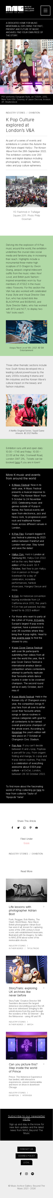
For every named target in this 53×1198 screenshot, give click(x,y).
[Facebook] (20, 1173)
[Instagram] (26, 1173)
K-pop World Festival (23, 696)
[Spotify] (32, 1173)
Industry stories (15, 112)
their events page (21, 637)
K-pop (26, 843)
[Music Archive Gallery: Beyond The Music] (26, 9)
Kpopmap (17, 732)
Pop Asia (16, 745)
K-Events (38, 620)
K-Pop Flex (18, 533)
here (17, 462)
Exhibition (34, 112)
